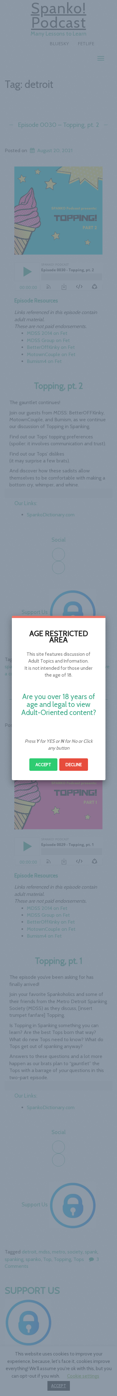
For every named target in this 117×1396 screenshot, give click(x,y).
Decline (74, 764)
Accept (43, 764)
